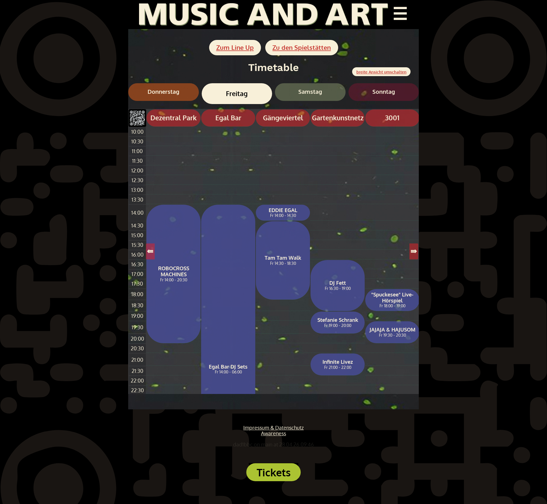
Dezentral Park (173, 117)
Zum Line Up (235, 47)
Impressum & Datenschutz (273, 427)
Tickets (274, 472)
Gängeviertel (283, 117)
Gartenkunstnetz (338, 117)
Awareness (273, 433)
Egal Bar (228, 117)
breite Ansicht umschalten (381, 71)
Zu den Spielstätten (301, 47)
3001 (392, 117)
